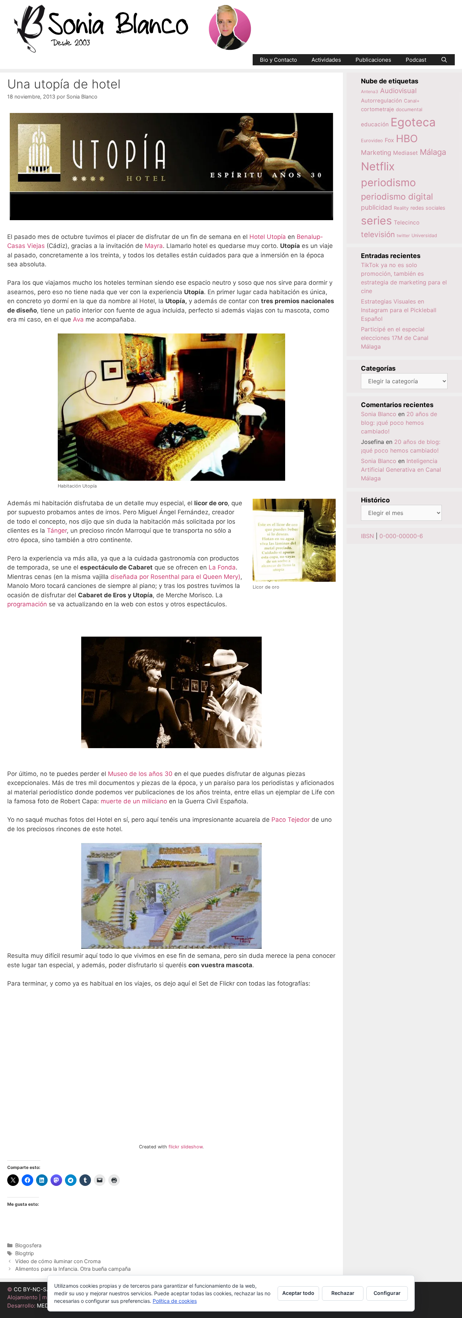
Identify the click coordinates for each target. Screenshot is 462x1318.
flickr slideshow (185, 1146)
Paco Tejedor (290, 819)
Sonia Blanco (378, 414)
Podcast (416, 59)
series (376, 220)
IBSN (367, 536)
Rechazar (342, 1293)
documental (409, 109)
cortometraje (377, 109)
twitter (403, 235)
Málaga (433, 152)
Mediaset (405, 152)
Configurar (387, 1293)
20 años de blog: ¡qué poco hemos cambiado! (399, 422)
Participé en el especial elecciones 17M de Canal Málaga (394, 338)
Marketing (376, 152)
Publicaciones (373, 59)
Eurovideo (372, 140)
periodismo (388, 182)
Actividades (326, 59)
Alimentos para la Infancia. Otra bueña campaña (73, 1269)
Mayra (154, 245)
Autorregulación (381, 100)
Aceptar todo (298, 1293)
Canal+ (412, 101)
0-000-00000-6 (401, 536)
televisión (378, 234)
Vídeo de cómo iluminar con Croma (58, 1261)
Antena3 (369, 91)
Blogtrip (24, 1253)
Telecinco (406, 222)
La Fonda (222, 567)
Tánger (57, 530)
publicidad (376, 207)
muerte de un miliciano (134, 801)
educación (375, 124)
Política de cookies (175, 1301)
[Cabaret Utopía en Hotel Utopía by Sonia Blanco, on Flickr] (171, 746)
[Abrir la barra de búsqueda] (444, 59)
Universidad (424, 235)
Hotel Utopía (267, 236)
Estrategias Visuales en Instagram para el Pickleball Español (398, 310)
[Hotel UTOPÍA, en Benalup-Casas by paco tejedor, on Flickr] (171, 946)
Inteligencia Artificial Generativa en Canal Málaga (401, 469)
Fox (389, 140)
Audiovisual (398, 91)
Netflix (378, 166)
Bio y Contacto (278, 59)
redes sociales (427, 208)
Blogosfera (28, 1245)
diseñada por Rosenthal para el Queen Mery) (175, 576)
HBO (407, 138)
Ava (78, 319)
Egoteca (413, 122)
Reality (401, 208)
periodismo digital (397, 196)
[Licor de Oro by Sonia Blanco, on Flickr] (294, 576)
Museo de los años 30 (140, 773)
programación (27, 604)
